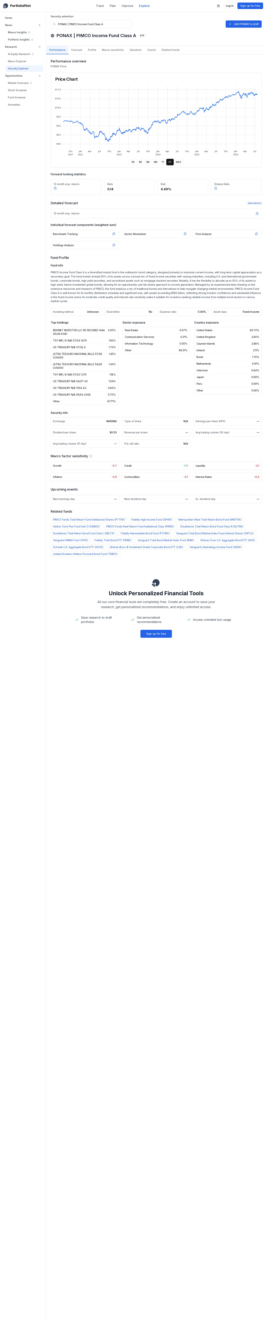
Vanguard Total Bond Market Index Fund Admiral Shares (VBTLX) (215, 533)
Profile (92, 49)
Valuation (136, 49)
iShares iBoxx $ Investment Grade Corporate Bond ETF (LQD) (146, 547)
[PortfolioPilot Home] (156, 582)
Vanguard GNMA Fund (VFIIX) (70, 540)
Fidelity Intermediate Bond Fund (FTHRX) (145, 533)
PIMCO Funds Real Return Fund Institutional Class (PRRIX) (140, 526)
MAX (178, 162)
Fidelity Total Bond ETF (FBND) (113, 540)
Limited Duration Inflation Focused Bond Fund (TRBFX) (85, 553)
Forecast (76, 49)
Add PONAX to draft (246, 24)
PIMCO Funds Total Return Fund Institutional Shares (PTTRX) (89, 519)
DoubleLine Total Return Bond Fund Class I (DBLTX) (84, 533)
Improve (127, 6)
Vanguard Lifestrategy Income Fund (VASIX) (215, 547)
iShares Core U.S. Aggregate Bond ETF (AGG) (227, 540)
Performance (57, 49)
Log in (230, 5)
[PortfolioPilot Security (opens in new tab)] (218, 6)
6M (155, 162)
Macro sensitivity (113, 49)
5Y (170, 162)
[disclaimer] (255, 203)
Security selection (62, 16)
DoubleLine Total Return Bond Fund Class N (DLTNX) (212, 526)
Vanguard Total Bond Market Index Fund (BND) (166, 540)
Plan (113, 6)
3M (147, 162)
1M (140, 162)
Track (100, 6)
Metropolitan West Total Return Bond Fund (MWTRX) (210, 519)
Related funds (171, 49)
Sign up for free (250, 5)
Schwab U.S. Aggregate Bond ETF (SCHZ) (78, 547)
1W (132, 162)
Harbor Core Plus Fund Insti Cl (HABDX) (76, 526)
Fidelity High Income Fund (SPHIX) (151, 519)
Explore (144, 6)
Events (151, 49)
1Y (163, 162)
